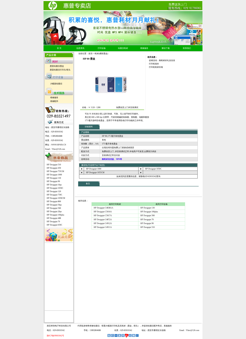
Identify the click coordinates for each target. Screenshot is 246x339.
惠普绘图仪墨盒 (57, 66)
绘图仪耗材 (123, 48)
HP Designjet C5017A (103, 215)
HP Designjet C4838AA (103, 208)
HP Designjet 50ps (54, 205)
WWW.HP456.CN (58, 145)
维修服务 (144, 48)
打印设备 (102, 48)
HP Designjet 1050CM (56, 198)
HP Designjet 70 (53, 221)
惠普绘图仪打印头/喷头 (60, 70)
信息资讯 (80, 48)
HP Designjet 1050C (55, 188)
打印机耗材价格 (156, 67)
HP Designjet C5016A (103, 211)
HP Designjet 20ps (54, 211)
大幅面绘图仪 (56, 83)
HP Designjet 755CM (55, 171)
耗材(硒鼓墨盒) (101, 53)
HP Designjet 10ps (54, 185)
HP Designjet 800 (54, 201)
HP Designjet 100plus (55, 215)
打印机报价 (154, 64)
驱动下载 (166, 48)
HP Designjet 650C (54, 225)
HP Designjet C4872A (103, 219)
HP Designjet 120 (54, 191)
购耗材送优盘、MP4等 (112, 159)
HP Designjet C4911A (103, 227)
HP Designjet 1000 (54, 175)
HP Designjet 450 (54, 168)
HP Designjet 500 (54, 208)
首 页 (59, 48)
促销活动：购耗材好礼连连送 (162, 60)
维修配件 (54, 101)
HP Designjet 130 (54, 178)
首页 (90, 53)
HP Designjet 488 (54, 218)
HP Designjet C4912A (103, 223)
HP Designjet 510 (54, 164)
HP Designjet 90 (53, 181)
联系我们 (187, 48)
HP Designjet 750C (54, 195)
